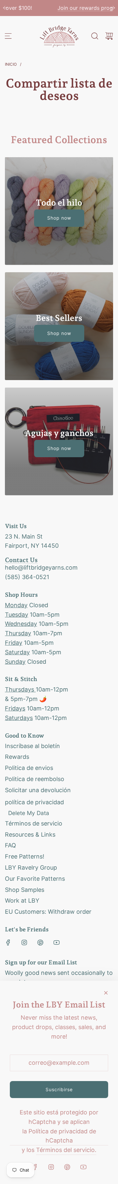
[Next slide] (113, 8)
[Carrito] (109, 36)
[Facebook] (8, 942)
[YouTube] (56, 942)
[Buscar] (95, 36)
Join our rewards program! (59, 8)
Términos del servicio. (66, 1149)
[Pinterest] (40, 942)
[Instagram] (24, 942)
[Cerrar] (106, 993)
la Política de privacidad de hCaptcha (59, 1136)
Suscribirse (59, 1089)
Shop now (59, 218)
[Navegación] (8, 36)
